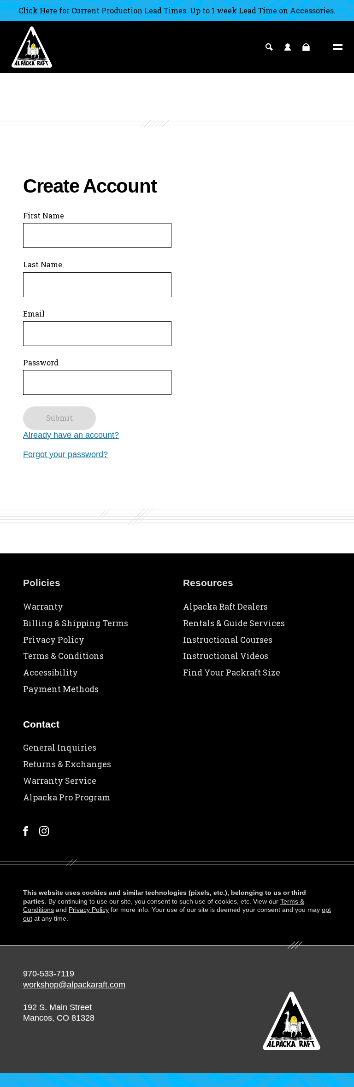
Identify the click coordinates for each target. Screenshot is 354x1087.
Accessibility (50, 672)
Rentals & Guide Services (234, 623)
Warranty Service (59, 780)
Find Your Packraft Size (231, 672)
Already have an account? (71, 435)
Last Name (42, 264)
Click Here (38, 10)
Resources (208, 582)
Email (34, 313)
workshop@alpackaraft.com (74, 984)
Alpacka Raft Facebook (25, 831)
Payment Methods (61, 688)
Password (41, 362)
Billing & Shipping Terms (75, 623)
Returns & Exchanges (67, 764)
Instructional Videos (225, 655)
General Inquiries (59, 747)
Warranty (43, 606)
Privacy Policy (53, 639)
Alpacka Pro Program (66, 797)
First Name (43, 215)
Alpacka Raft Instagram (44, 831)
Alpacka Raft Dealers (225, 606)
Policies (41, 582)
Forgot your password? (65, 454)
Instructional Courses (227, 639)
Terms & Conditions (63, 655)
